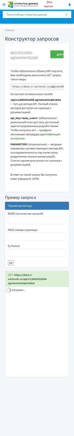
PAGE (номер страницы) (23, 230)
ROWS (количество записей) (25, 213)
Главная (10, 30)
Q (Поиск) (14, 246)
